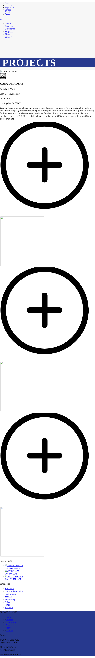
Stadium (9, 607)
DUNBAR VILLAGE (13, 568)
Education (9, 588)
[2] (47, 215)
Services (8, 5)
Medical (8, 596)
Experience (9, 7)
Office (7, 602)
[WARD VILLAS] (12, 571)
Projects (8, 10)
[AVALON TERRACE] (14, 576)
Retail (7, 604)
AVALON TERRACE (13, 579)
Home (7, 3)
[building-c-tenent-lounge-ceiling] (47, 360)
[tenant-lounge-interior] (47, 505)
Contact (8, 14)
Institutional (10, 594)
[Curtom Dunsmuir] (0, 18)
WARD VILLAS (11, 573)
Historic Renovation (14, 591)
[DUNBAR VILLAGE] (14, 565)
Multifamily (10, 599)
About (7, 12)
